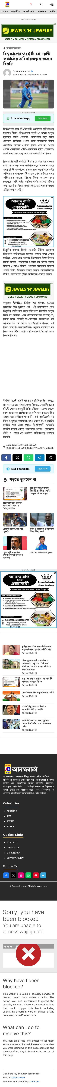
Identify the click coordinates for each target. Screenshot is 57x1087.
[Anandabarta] (7, 4)
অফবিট (9, 48)
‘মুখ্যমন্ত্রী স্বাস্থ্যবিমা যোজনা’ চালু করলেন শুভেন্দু (13, 555)
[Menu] (51, 4)
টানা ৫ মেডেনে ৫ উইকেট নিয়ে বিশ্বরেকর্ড (42, 530)
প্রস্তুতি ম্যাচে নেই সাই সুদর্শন (13, 530)
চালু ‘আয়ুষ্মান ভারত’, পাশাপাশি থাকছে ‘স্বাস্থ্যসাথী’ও (12, 505)
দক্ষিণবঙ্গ (42, 12)
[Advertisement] (28, 370)
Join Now (42, 118)
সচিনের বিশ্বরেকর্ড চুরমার (41, 552)
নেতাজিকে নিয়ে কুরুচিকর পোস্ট (38, 693)
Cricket (24, 445)
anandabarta (23, 71)
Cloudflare (34, 1081)
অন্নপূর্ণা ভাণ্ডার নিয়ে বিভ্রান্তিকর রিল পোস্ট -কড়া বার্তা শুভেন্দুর (40, 490)
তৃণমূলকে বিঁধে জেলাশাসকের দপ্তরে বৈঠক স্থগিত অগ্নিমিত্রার (36, 648)
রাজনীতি (15, 12)
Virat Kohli (48, 448)
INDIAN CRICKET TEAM (29, 448)
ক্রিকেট (17, 48)
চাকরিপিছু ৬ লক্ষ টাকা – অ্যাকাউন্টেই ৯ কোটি (34, 708)
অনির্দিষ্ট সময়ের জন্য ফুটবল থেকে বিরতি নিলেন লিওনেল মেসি (36, 724)
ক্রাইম (53, 12)
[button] (41, 4)
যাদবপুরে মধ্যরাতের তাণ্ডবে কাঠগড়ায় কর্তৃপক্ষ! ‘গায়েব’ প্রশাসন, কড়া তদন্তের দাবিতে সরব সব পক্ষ (36, 665)
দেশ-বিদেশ (28, 12)
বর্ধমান (5, 12)
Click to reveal (18, 1077)
